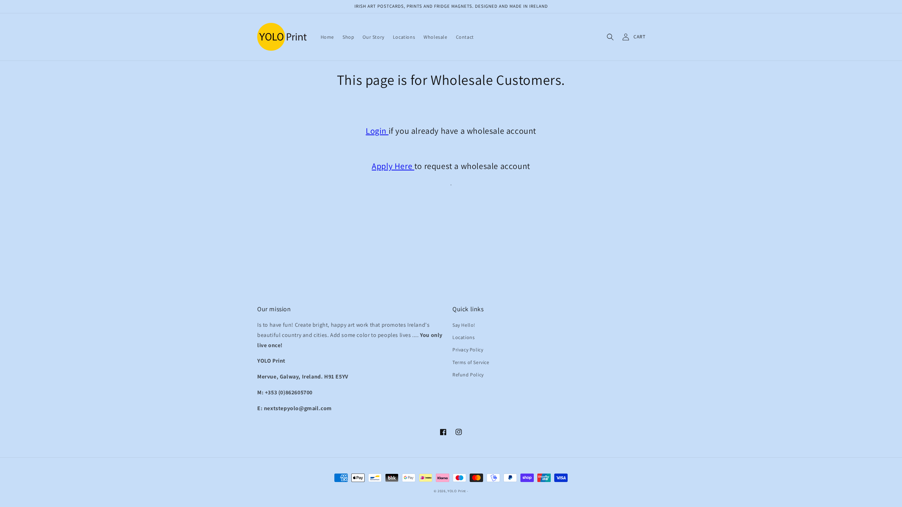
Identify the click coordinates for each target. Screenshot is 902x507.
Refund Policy (468, 374)
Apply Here (393, 165)
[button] (610, 37)
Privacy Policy (467, 349)
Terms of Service (470, 362)
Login (377, 130)
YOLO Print (456, 491)
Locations (463, 337)
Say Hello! (463, 325)
